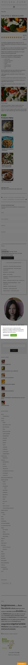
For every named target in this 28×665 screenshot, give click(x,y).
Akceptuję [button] (13, 335)
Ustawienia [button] (6, 335)
